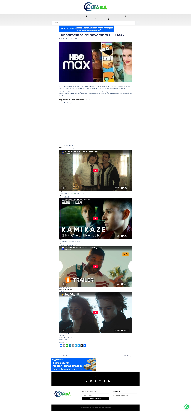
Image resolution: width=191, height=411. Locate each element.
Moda (122, 16)
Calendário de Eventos (82, 19)
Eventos (82, 16)
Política (95, 19)
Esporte (90, 16)
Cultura (62, 16)
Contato (112, 19)
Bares (129, 16)
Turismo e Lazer (101, 16)
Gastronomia (72, 16)
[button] (186, 406)
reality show (71, 193)
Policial (104, 19)
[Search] (137, 23)
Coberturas (113, 16)
